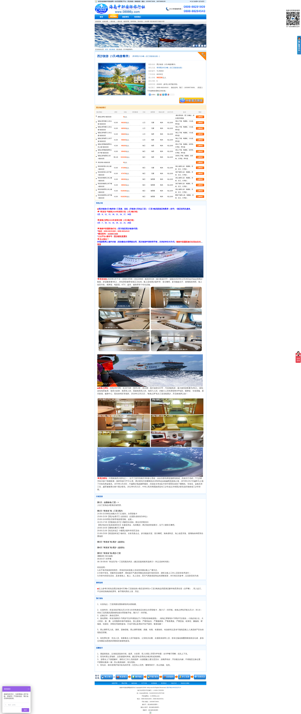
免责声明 (114, 683)
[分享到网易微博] (168, 94)
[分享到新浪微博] (160, 94)
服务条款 (134, 683)
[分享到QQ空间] (158, 94)
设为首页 (201, 1)
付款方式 (174, 683)
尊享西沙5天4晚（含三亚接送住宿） (146, 56)
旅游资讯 (125, 17)
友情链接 (154, 683)
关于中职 (144, 683)
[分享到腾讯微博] (163, 94)
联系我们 (137, 17)
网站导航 (124, 683)
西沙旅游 (113, 16)
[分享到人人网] (165, 94)
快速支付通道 (185, 683)
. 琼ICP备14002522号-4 (173, 687)
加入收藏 (194, 1)
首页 (101, 17)
